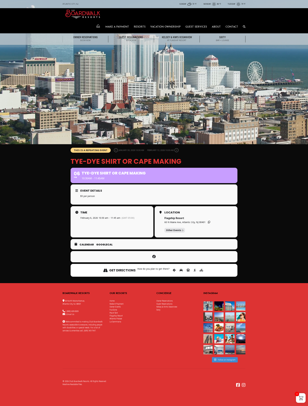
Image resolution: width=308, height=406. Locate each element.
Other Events (173, 230)
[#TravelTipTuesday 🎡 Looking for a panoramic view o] (230, 306)
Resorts (139, 27)
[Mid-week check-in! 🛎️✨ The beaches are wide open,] (208, 327)
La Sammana (115, 321)
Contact (232, 27)
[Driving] (181, 270)
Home (112, 301)
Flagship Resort (116, 316)
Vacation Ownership (165, 27)
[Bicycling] (201, 270)
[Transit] (188, 270)
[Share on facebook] (154, 257)
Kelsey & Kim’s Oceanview (177, 38)
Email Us (70, 314)
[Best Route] (174, 270)
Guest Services (196, 27)
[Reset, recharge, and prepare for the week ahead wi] (240, 327)
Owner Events (115, 307)
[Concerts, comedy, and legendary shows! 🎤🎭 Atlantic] (240, 338)
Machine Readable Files (72, 384)
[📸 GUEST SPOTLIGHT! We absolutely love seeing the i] (230, 338)
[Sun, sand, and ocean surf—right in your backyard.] (219, 317)
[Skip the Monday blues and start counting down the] (230, 327)
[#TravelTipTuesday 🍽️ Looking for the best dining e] (219, 327)
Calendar (87, 244)
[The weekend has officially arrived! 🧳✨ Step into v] (230, 317)
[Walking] (194, 270)
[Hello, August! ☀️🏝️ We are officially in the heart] (230, 349)
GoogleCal (104, 244)
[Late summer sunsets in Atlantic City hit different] (208, 306)
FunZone (113, 310)
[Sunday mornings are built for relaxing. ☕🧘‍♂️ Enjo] (208, 317)
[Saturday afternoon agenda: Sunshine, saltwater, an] (208, 338)
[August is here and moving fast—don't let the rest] (208, 349)
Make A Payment (117, 27)
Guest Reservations (131, 38)
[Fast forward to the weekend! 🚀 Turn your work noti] (219, 338)
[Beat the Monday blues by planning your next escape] (240, 306)
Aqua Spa (114, 312)
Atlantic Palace (116, 318)
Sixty (222, 38)
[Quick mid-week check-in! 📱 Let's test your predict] (219, 306)
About (216, 27)
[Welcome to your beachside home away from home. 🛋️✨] (219, 349)
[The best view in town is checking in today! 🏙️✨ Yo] (240, 349)
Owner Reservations (85, 38)
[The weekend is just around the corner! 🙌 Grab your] (240, 317)
